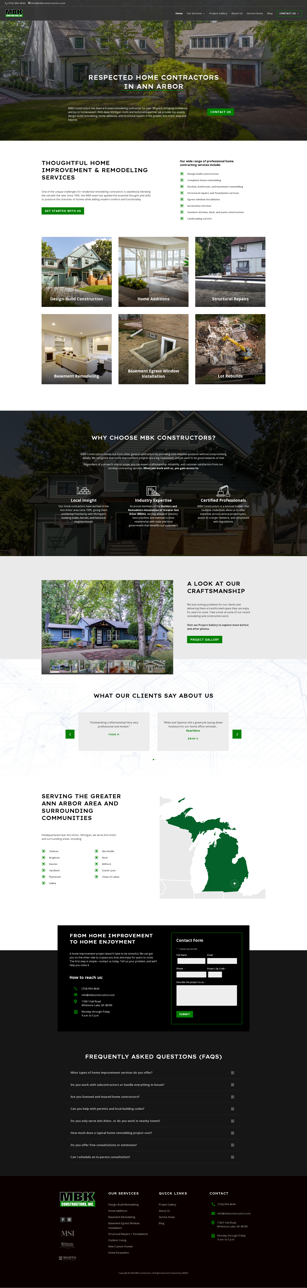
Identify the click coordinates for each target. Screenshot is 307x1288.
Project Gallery (204, 639)
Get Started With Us (63, 211)
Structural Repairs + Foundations (128, 1234)
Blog (161, 1223)
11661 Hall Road (91, 1001)
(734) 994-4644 (90, 988)
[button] (165, 666)
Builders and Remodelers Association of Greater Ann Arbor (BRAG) (153, 510)
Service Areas (167, 1217)
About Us (164, 1211)
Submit (184, 1014)
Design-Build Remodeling (123, 1204)
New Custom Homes (120, 1246)
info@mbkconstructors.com (98, 995)
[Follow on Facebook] (62, 1219)
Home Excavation (118, 1252)
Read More (193, 730)
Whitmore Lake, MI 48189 (97, 1005)
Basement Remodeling (121, 1217)
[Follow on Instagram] (69, 1219)
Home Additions (117, 1211)
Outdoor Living (117, 1240)
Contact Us (220, 112)
